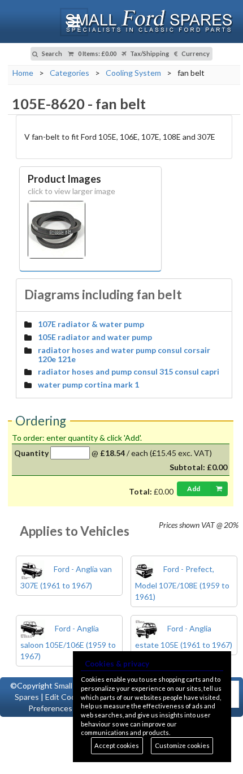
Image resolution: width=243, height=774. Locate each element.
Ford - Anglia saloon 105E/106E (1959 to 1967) (68, 642)
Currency (195, 53)
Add (193, 488)
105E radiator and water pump (95, 337)
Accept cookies (116, 745)
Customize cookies (182, 745)
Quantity (31, 453)
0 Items (96, 53)
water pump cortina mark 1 (88, 384)
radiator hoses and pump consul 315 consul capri (128, 371)
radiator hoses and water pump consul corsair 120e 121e (124, 354)
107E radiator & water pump (91, 324)
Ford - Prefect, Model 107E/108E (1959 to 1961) (182, 582)
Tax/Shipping (149, 53)
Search (51, 53)
